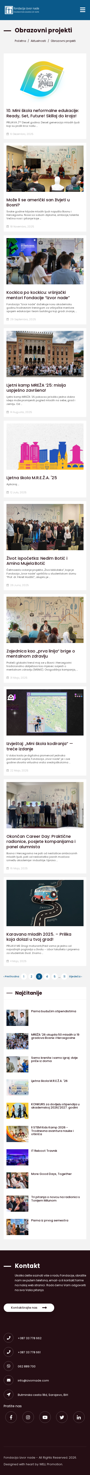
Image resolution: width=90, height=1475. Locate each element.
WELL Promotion (50, 1464)
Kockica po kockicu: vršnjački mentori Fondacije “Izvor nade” (38, 295)
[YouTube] (45, 1417)
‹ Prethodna (11, 976)
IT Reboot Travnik (44, 1151)
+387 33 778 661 (29, 1352)
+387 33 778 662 (30, 1338)
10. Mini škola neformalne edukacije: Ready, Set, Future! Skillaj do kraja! (42, 113)
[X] (62, 1417)
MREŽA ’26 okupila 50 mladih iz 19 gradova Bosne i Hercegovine (55, 1036)
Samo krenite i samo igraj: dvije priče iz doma (54, 1059)
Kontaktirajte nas (24, 1308)
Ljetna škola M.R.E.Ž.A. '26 (49, 1081)
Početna (20, 41)
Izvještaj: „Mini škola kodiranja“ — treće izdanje (39, 746)
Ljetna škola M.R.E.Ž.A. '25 (31, 478)
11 (64, 976)
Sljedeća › (75, 976)
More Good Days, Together (51, 1174)
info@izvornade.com (33, 1380)
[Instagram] (28, 1417)
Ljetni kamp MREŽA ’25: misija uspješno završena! (36, 387)
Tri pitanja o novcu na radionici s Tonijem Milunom (55, 1198)
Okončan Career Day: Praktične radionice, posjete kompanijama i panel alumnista (40, 842)
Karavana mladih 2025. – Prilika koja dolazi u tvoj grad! (38, 937)
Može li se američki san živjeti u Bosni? (38, 202)
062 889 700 (27, 1366)
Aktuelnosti (38, 41)
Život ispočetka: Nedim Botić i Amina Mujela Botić (36, 561)
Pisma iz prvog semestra (49, 1220)
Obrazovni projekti (63, 41)
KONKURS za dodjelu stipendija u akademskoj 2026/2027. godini (55, 1105)
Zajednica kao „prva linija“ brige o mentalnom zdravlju (40, 653)
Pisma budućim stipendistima (53, 1011)
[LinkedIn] (79, 1417)
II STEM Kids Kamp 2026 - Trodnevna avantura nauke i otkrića (52, 1130)
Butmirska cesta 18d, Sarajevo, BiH (43, 1395)
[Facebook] (11, 1417)
